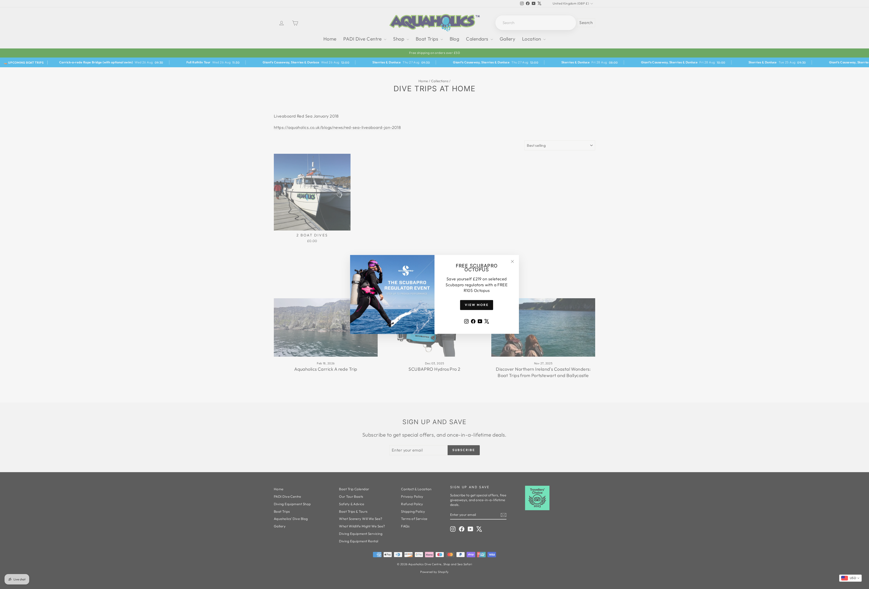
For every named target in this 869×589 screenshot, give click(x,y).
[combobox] (850, 578)
